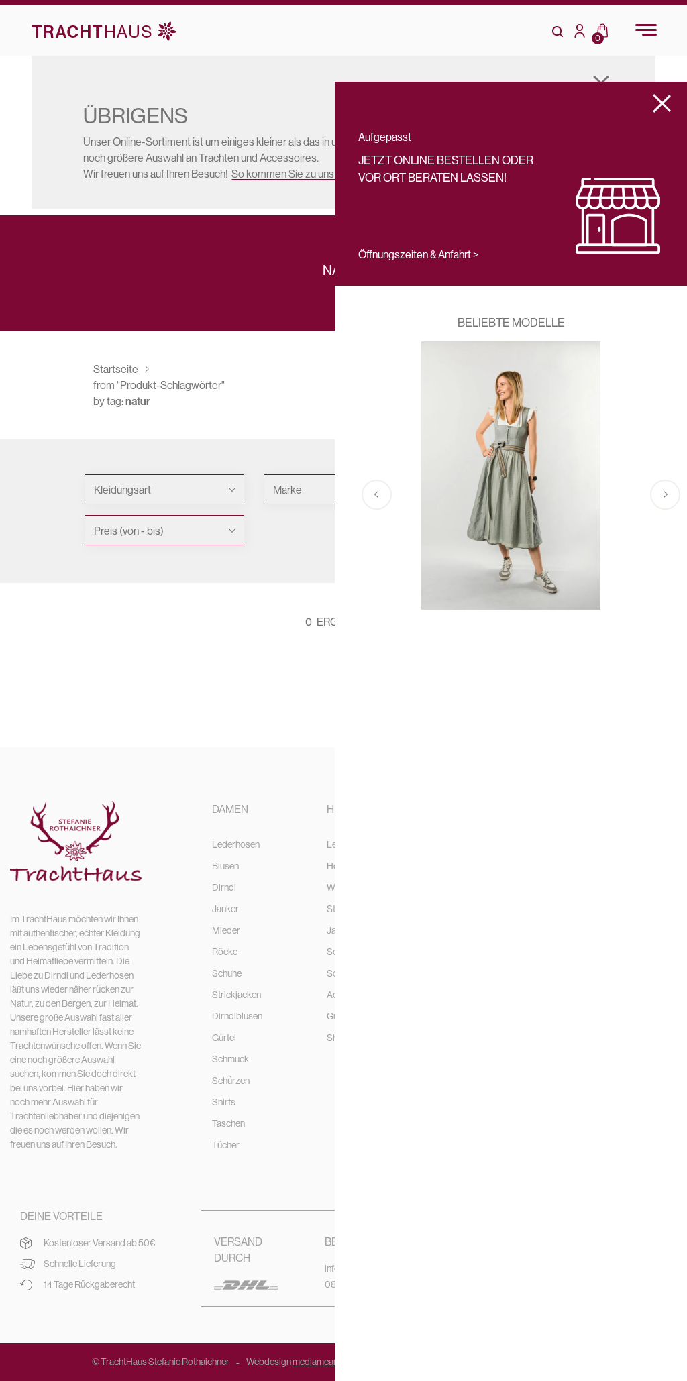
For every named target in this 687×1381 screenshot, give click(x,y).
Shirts (223, 1102)
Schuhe (227, 973)
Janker (225, 909)
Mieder (226, 930)
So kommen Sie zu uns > (286, 173)
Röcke (224, 952)
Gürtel (224, 1038)
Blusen (225, 866)
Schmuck (230, 1059)
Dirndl (224, 887)
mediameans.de (324, 1362)
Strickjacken (236, 995)
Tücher (226, 1145)
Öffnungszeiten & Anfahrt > (418, 254)
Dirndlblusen (237, 1016)
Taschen (228, 1123)
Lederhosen (236, 844)
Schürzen (231, 1080)
